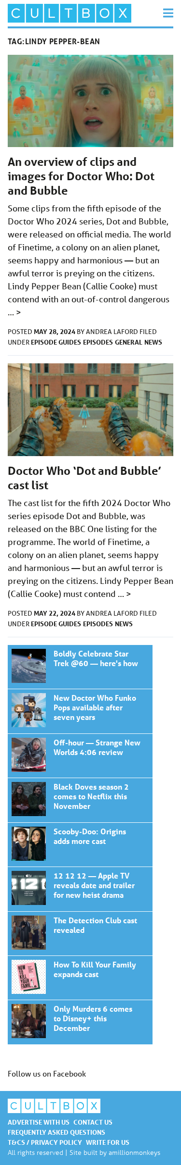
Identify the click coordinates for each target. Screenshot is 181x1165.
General (128, 342)
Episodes (98, 342)
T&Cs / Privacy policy (45, 1142)
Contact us (92, 1122)
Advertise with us (39, 1122)
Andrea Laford (112, 331)
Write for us (107, 1142)
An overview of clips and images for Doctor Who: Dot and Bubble (81, 176)
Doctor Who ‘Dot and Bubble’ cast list (80, 667)
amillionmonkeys (134, 1152)
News (153, 342)
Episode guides (56, 342)
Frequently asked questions (56, 1132)
